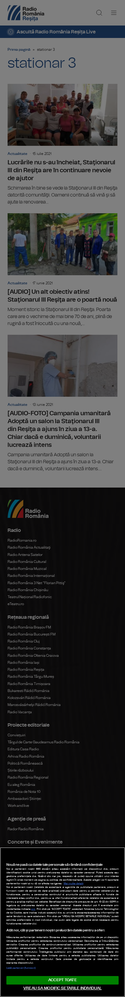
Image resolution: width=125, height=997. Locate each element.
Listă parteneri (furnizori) (20, 968)
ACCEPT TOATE (62, 980)
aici (33, 909)
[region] (62, 922)
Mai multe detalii (73, 883)
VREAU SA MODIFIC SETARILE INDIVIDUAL (62, 988)
